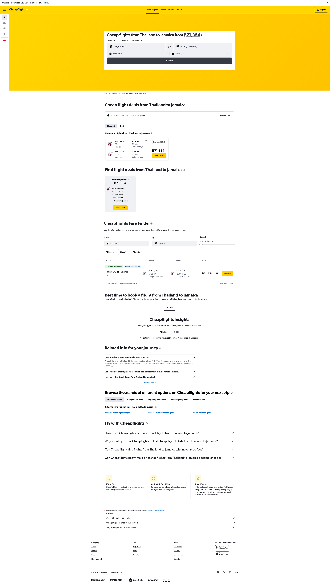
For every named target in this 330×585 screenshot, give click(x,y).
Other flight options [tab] (179, 400)
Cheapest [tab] (111, 126)
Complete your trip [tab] (135, 400)
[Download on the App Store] (222, 553)
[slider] (201, 244)
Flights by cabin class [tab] (157, 400)
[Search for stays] (4, 23)
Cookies (44, 3)
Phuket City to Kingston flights (117, 413)
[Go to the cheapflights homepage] (18, 9)
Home (106, 93)
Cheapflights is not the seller (118, 518)
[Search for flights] (4, 17)
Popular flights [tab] (199, 400)
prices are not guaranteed (156, 510)
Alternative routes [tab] (114, 400)
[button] (327, 3)
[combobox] (112, 40)
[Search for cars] (4, 28)
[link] (120, 207)
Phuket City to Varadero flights (161, 413)
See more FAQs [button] (150, 382)
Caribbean (114, 93)
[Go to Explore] (4, 33)
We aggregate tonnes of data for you (122, 523)
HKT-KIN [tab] (169, 308)
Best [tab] (122, 126)
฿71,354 (192, 34)
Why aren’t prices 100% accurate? (121, 527)
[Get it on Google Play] (222, 547)
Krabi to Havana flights (201, 413)
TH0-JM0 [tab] (164, 332)
